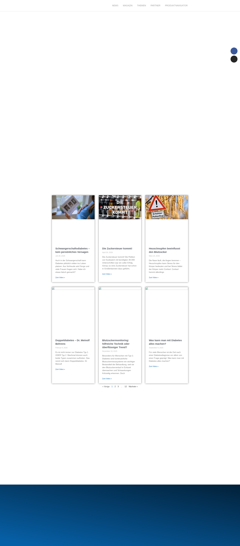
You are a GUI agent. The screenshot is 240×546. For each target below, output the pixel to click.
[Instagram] (234, 59)
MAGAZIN (128, 5)
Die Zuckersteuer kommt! (117, 248)
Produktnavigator (176, 5)
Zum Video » (60, 278)
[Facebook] (234, 51)
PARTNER (156, 5)
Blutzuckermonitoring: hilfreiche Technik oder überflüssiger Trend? (115, 344)
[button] (195, 5)
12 (126, 386)
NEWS (115, 5)
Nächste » (133, 386)
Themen (141, 5)
